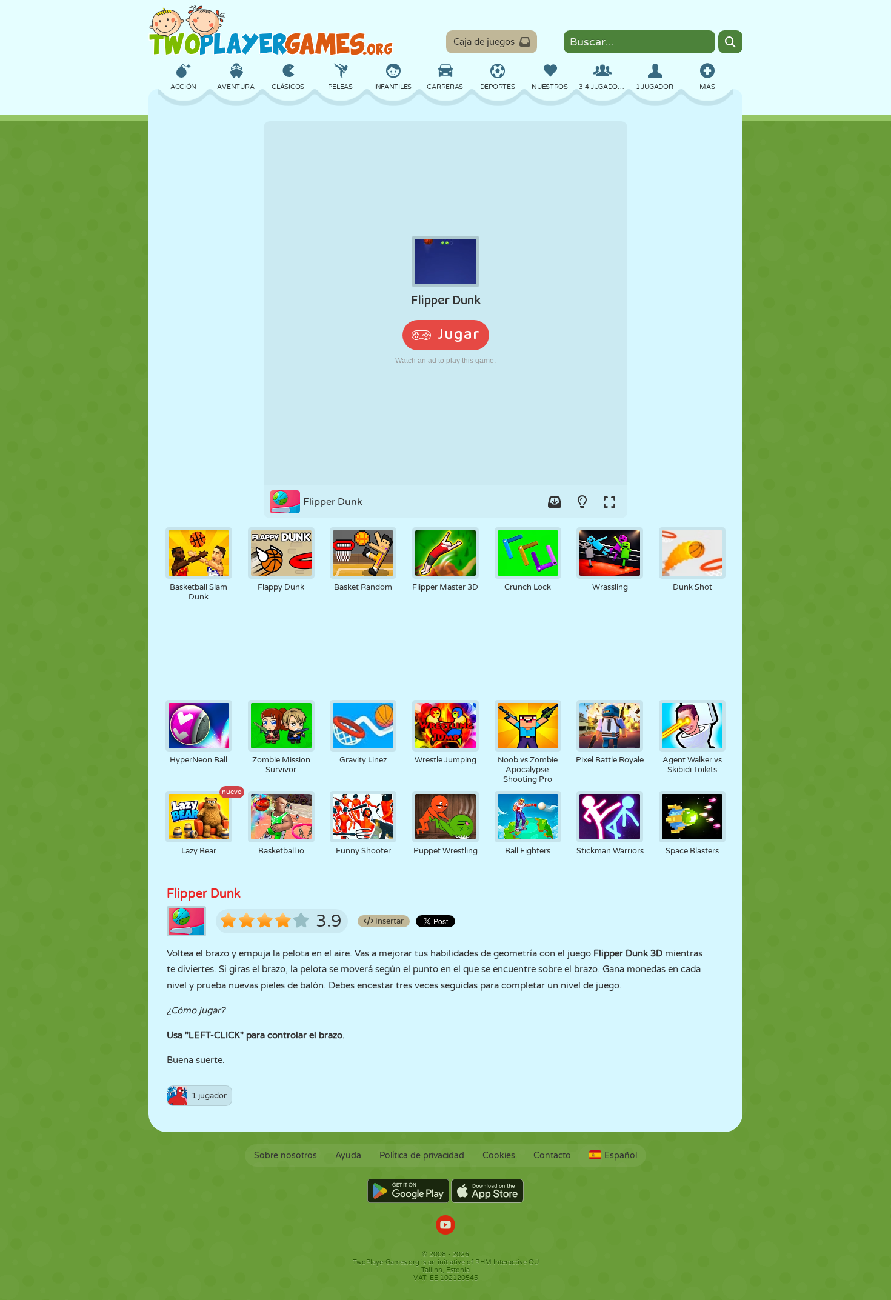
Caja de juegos (484, 41)
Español (620, 1155)
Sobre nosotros (285, 1155)
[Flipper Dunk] (445, 303)
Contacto (552, 1155)
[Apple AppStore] (487, 1191)
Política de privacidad (421, 1155)
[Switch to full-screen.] (609, 502)
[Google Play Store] (408, 1191)
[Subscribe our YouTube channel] (445, 1226)
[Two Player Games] (270, 30)
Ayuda (348, 1155)
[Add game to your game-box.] (554, 502)
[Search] (730, 41)
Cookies (498, 1155)
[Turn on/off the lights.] (582, 502)
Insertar (388, 921)
